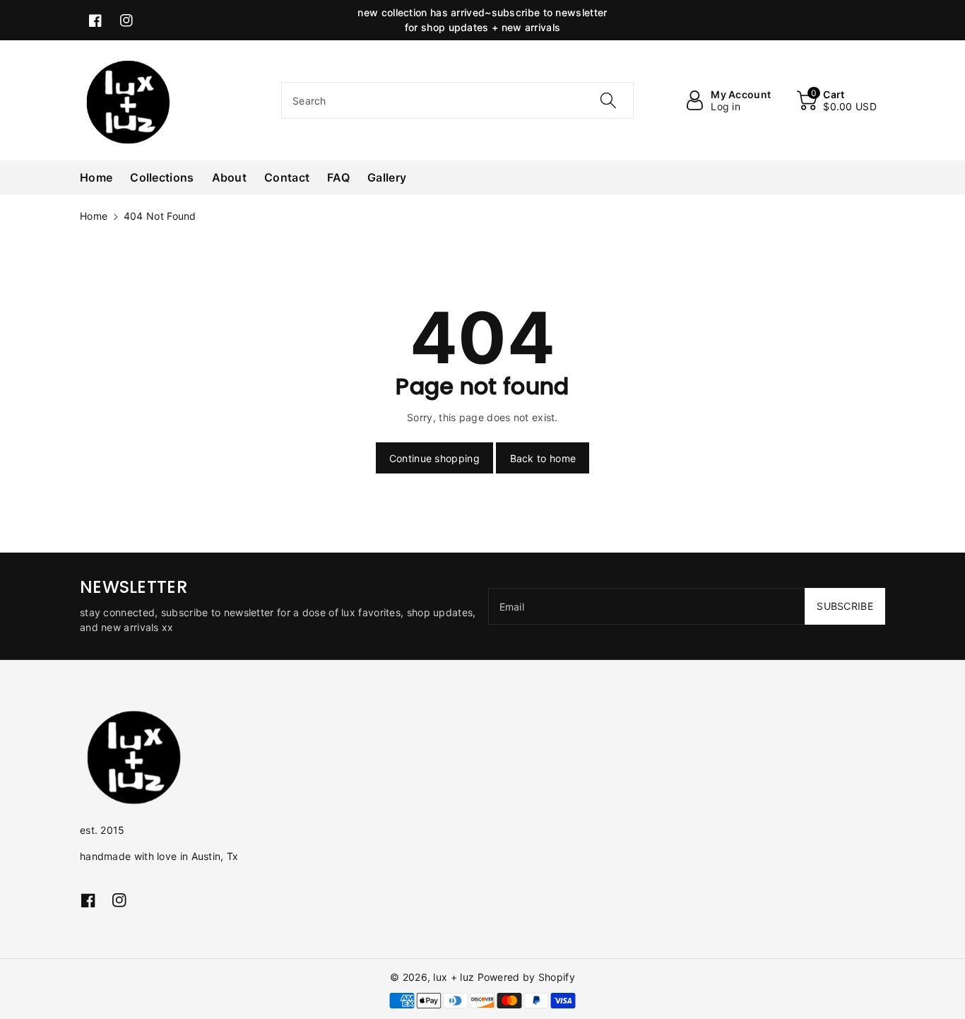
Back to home (543, 458)
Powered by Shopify (526, 977)
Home (93, 216)
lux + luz (453, 977)
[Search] (607, 100)
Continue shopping (434, 458)
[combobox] (457, 100)
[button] (837, 100)
